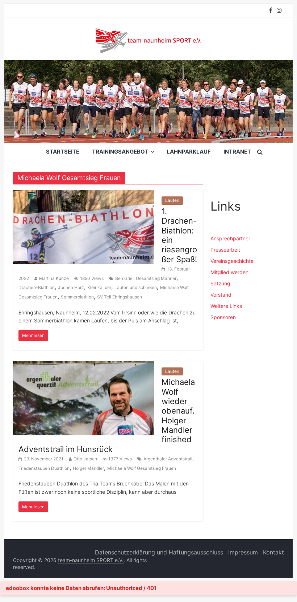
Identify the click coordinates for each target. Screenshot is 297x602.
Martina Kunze (54, 278)
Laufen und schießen (135, 287)
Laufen (172, 200)
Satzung (220, 283)
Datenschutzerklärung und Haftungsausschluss (159, 552)
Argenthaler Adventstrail (167, 458)
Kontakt (273, 552)
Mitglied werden (229, 272)
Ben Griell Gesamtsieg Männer (145, 278)
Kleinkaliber (99, 287)
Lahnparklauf (189, 151)
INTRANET (237, 151)
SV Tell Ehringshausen (119, 297)
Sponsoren (223, 317)
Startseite (62, 151)
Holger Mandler (88, 468)
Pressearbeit (225, 250)
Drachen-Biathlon (36, 287)
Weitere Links (226, 306)
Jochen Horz (71, 287)
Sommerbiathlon (77, 297)
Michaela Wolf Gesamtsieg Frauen (141, 468)
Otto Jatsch (85, 458)
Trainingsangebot (120, 151)
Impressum (243, 552)
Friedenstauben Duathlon (44, 468)
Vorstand (220, 295)
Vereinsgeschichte (232, 261)
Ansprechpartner (230, 238)
